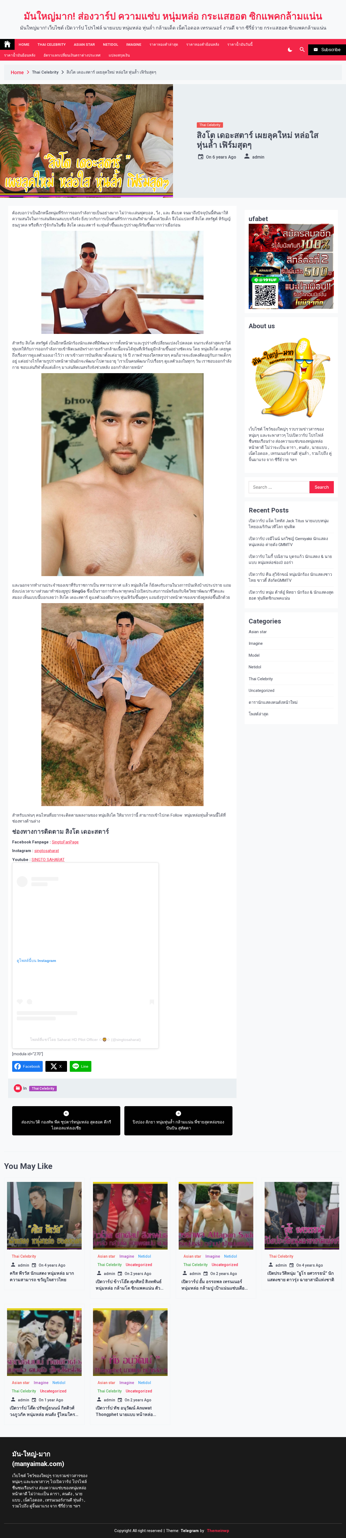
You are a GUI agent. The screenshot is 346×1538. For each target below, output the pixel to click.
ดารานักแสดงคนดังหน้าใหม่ (273, 702)
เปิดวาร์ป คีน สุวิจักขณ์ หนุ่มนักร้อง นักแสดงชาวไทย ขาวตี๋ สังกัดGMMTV (290, 577)
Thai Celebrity (52, 44)
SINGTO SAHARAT (48, 859)
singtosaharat (46, 850)
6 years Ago (224, 157)
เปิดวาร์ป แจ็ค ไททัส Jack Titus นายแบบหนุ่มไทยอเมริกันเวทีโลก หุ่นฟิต (289, 524)
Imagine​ (133, 44)
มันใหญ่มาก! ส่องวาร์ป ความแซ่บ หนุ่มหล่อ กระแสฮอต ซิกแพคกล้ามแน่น (173, 16)
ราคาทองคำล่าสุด (163, 44)
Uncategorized (261, 690)
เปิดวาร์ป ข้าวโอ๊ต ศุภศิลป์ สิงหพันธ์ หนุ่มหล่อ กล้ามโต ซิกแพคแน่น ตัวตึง (129, 1288)
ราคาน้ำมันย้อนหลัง (19, 55)
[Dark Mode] (290, 49)
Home (24, 44)
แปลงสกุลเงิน (119, 55)
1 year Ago (53, 1400)
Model (254, 655)
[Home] (7, 44)
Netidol (110, 44)
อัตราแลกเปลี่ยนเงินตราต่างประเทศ (72, 55)
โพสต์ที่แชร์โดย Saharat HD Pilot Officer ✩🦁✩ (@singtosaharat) (85, 1039)
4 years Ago (54, 1265)
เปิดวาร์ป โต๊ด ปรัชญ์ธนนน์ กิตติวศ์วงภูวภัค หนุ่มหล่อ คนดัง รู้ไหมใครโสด (42, 1414)
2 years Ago (140, 1273)
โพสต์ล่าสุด (258, 714)
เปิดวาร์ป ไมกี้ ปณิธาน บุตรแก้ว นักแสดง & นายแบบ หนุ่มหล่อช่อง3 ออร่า (290, 559)
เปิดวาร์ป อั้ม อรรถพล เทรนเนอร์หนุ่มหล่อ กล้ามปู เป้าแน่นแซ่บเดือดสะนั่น (214, 1288)
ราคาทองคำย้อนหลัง (202, 44)
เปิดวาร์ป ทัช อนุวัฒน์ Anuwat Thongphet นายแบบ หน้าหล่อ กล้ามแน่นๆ (124, 1414)
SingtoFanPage (65, 842)
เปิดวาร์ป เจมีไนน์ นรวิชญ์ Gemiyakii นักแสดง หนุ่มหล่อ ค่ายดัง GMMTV (288, 541)
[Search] (302, 49)
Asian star (84, 44)
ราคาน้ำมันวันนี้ (239, 44)
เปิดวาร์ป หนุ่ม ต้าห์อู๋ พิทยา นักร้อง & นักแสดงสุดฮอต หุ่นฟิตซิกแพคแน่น (291, 595)
